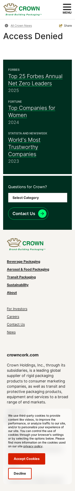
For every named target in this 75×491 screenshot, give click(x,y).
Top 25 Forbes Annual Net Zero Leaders (35, 80)
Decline (20, 473)
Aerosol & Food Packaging (28, 269)
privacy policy (32, 446)
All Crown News (21, 25)
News (11, 332)
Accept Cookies (27, 459)
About (12, 292)
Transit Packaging (21, 277)
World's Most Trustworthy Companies (24, 147)
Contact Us (23, 213)
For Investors (17, 309)
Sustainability (18, 285)
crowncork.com (23, 354)
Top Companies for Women (31, 111)
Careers (13, 316)
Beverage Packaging (23, 261)
